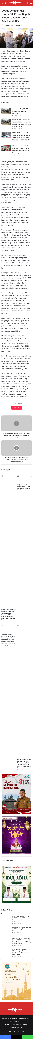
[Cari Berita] (28, 3)
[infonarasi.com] (17, 3)
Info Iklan (19, 1027)
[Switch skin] (2, 3)
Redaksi (7, 1024)
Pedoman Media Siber (16, 1024)
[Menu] (31, 3)
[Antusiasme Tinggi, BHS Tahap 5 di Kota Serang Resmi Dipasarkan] (6, 111)
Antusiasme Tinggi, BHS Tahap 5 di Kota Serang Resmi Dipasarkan (21, 111)
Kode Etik (25, 1024)
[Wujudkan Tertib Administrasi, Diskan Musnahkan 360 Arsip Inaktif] (24, 479)
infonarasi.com (22, 1018)
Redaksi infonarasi (8, 25)
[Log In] (5, 3)
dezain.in (20, 1021)
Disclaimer (13, 1027)
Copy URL (16, 407)
